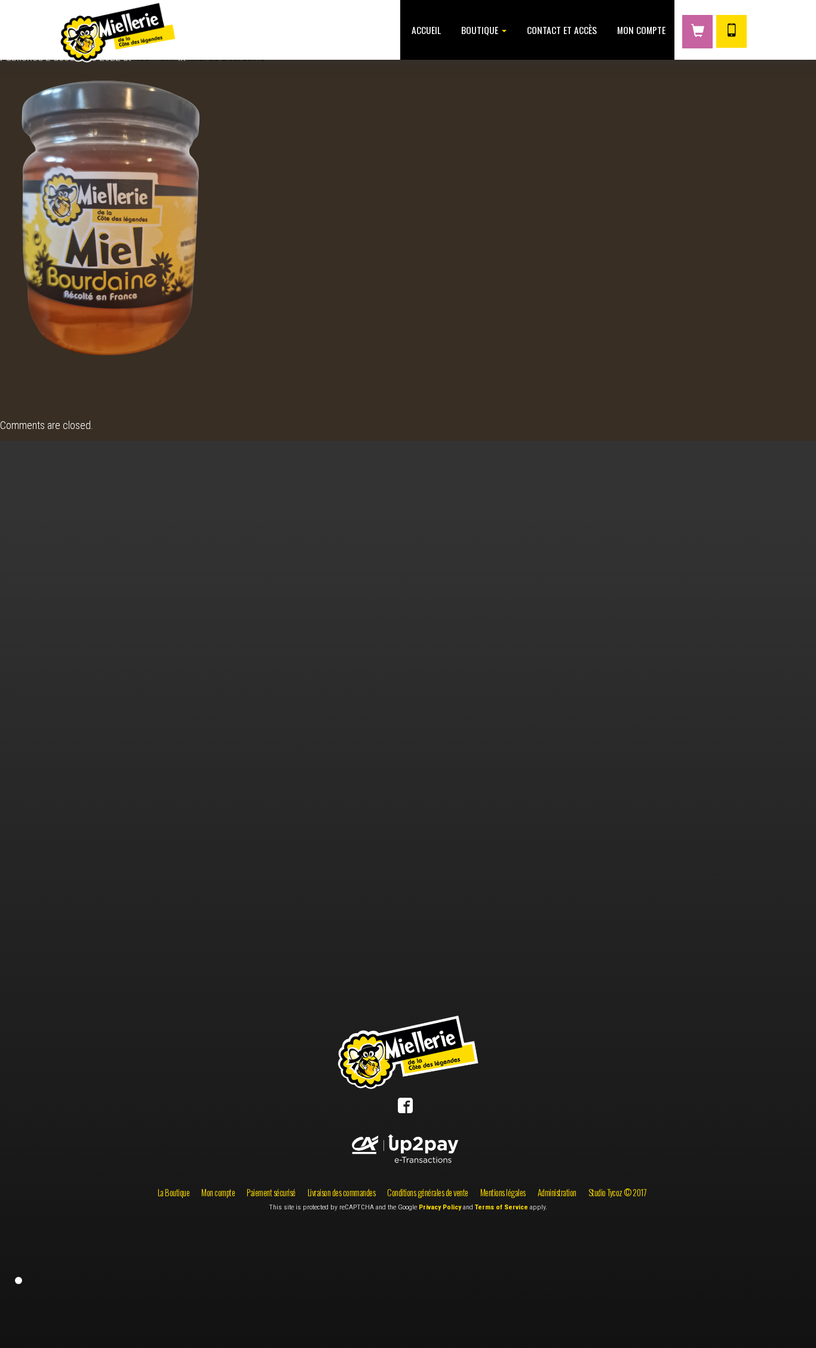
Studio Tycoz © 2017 (617, 1192)
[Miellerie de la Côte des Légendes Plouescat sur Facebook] (405, 1108)
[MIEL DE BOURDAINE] (129, 236)
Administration (557, 1192)
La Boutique (174, 1192)
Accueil (425, 30)
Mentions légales (503, 1192)
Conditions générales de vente (427, 1192)
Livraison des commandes (342, 1192)
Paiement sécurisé (271, 1192)
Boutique (480, 30)
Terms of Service (501, 1207)
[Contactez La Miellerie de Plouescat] (731, 31)
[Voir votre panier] (697, 31)
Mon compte (640, 30)
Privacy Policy (440, 1207)
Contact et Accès (560, 30)
